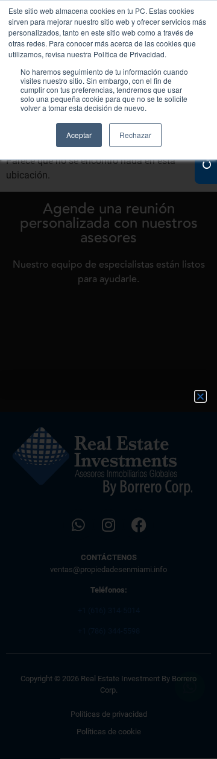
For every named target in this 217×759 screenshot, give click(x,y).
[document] (108, 379)
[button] (200, 396)
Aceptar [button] (79, 135)
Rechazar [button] (135, 135)
